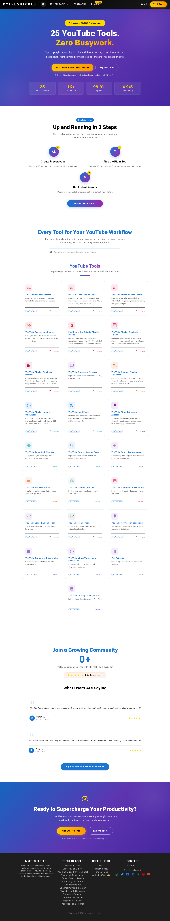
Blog (101, 865)
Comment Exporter (72, 894)
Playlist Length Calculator (73, 891)
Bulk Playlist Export (72, 868)
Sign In (144, 4)
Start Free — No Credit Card (71, 67)
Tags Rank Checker (72, 900)
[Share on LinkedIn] (132, 874)
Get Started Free (71, 831)
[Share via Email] (148, 874)
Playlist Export (72, 865)
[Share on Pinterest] (143, 874)
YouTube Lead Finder (72, 897)
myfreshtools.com (93, 913)
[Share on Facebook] (127, 874)
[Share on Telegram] (138, 874)
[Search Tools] (43, 4)
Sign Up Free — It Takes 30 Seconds (85, 766)
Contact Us (80, 4)
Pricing (95, 4)
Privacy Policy (101, 868)
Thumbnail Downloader (72, 875)
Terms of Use (101, 872)
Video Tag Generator (72, 881)
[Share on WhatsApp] (117, 874)
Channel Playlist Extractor (73, 887)
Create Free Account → (85, 203)
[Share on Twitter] (122, 874)
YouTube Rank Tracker (72, 903)
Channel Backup (73, 884)
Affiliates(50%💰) (101, 875)
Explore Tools (57, 4)
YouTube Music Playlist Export (72, 872)
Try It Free (158, 4)
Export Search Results (72, 878)
